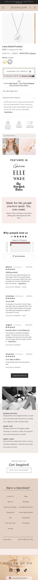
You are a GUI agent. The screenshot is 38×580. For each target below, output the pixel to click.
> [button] (19, 375)
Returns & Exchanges (10, 507)
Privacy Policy (7, 539)
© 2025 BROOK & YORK (25, 539)
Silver (10, 62)
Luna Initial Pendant (13, 287)
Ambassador (26, 517)
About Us (10, 501)
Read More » (8, 112)
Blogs (26, 496)
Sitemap (10, 528)
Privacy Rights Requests (26, 512)
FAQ (10, 517)
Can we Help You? (10, 91)
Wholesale (26, 501)
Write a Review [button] (20, 256)
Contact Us (10, 496)
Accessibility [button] (26, 523)
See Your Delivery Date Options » (19, 85)
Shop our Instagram (19, 470)
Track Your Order (10, 523)
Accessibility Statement (26, 507)
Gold (5, 62)
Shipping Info (10, 512)
